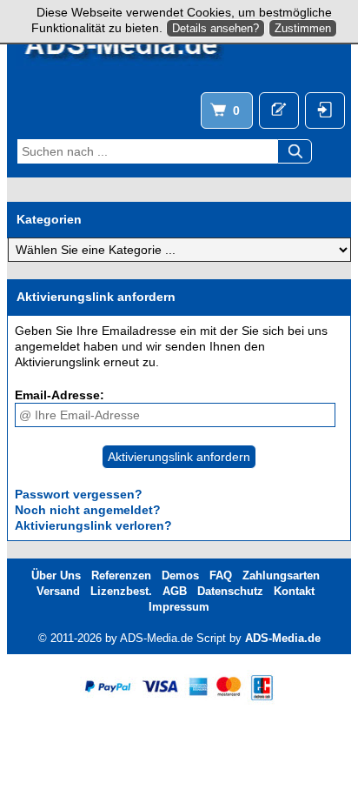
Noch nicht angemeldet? (88, 510)
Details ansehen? (215, 28)
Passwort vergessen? (79, 494)
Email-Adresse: (59, 395)
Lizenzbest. (121, 591)
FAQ (220, 575)
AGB (174, 591)
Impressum (179, 606)
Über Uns (56, 575)
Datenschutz (230, 591)
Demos (180, 575)
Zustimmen (303, 28)
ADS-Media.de (283, 638)
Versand (58, 591)
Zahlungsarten (281, 575)
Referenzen (121, 575)
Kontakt (294, 591)
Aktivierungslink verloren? (93, 525)
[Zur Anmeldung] (279, 110)
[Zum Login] (325, 110)
